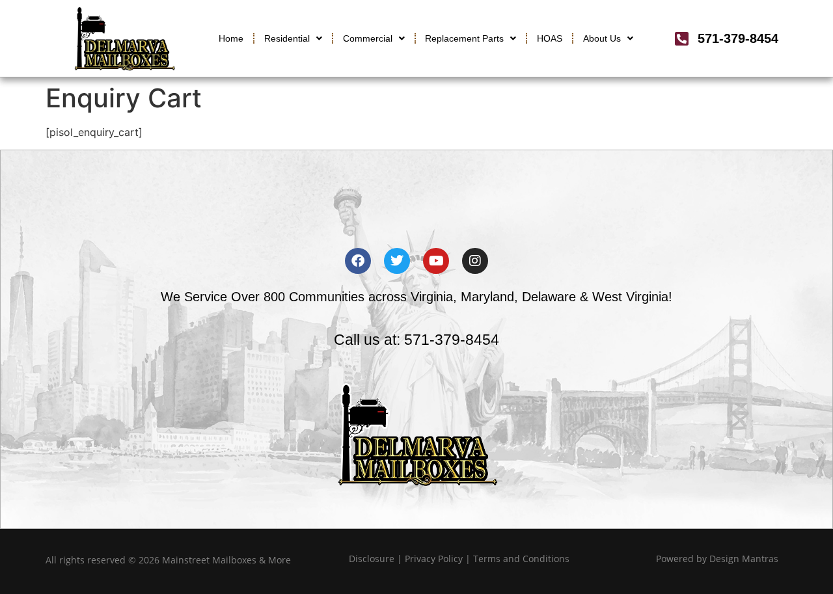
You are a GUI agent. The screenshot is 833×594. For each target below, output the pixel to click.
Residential (287, 38)
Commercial (367, 38)
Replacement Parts (464, 38)
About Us (602, 38)
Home (231, 38)
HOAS (549, 38)
